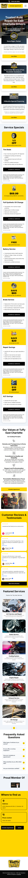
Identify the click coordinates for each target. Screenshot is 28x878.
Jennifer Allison (9, 563)
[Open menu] (26, 6)
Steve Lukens (9, 578)
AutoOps (19, 874)
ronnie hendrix (9, 533)
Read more (4, 545)
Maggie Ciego (9, 548)
